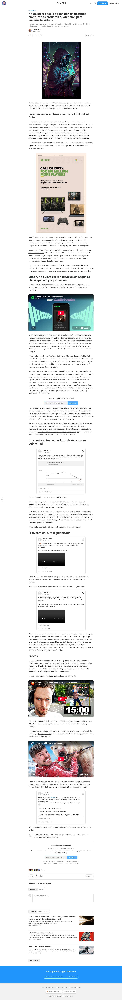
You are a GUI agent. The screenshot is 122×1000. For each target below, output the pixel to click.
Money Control (73, 411)
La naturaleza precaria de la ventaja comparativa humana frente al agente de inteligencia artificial (51, 918)
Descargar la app (70, 992)
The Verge (52, 356)
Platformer (63, 411)
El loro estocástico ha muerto (40, 933)
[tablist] (36, 889)
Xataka (48, 666)
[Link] (26, 115)
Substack (52, 996)
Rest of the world (44, 734)
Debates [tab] (46, 911)
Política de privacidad (72, 863)
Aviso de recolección (75, 987)
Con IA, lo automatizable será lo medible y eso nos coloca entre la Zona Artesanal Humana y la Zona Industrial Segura (50, 922)
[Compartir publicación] (95, 3)
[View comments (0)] (36, 35)
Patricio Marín (72, 827)
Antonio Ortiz (37, 29)
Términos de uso (61, 861)
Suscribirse (102, 3)
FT (36, 382)
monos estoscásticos (70, 108)
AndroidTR (85, 660)
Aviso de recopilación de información (54, 863)
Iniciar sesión (114, 3)
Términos (65, 987)
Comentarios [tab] (33, 889)
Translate (32, 10)
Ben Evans (63, 497)
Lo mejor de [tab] (33, 911)
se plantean (70, 240)
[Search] (91, 3)
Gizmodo (71, 576)
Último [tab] (40, 911)
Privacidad (58, 987)
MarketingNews (69, 666)
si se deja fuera (51, 245)
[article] (61, 922)
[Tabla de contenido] (2, 500)
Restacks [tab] (41, 889)
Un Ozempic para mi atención (40, 947)
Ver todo (33, 960)
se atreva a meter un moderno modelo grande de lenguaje (59, 432)
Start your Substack (55, 992)
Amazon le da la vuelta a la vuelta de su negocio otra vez (60, 527)
